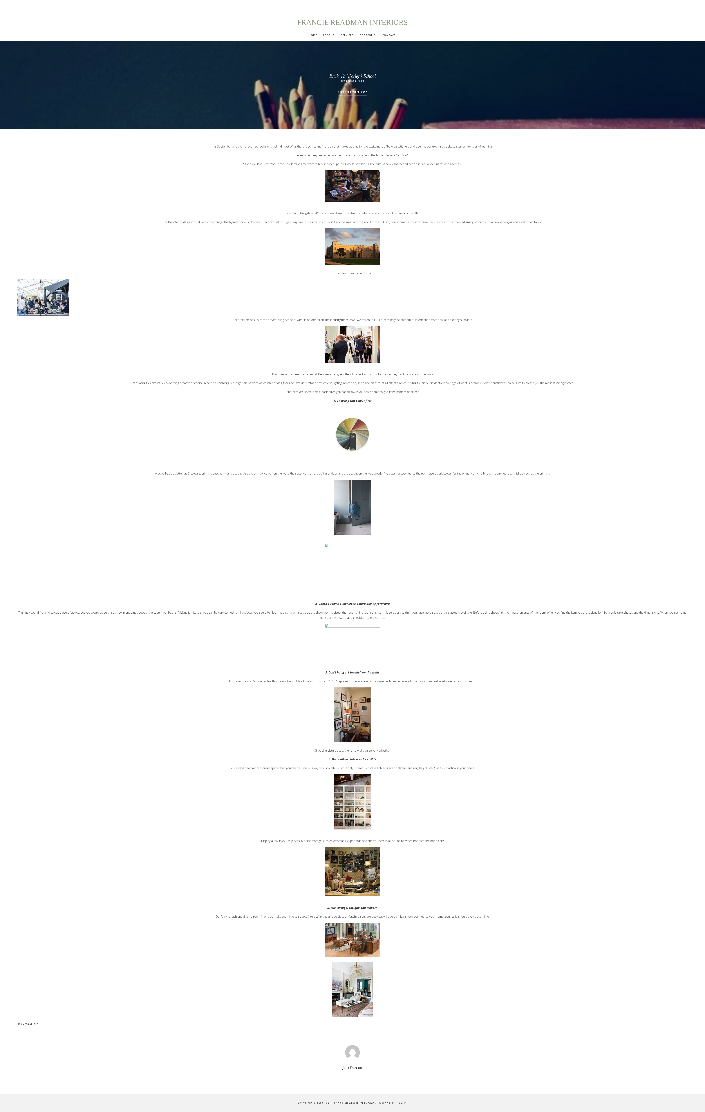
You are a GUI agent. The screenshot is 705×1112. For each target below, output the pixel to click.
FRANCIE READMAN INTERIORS (352, 22)
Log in (402, 1103)
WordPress (387, 1103)
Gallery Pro (334, 1103)
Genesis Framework (362, 1103)
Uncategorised (28, 1024)
